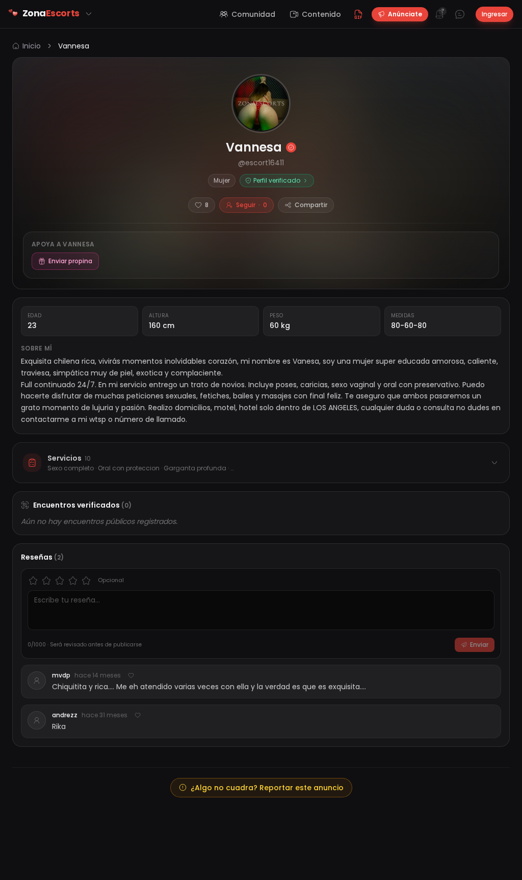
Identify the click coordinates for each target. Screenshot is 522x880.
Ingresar (494, 14)
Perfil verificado (276, 180)
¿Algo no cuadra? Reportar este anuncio (267, 788)
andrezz (64, 715)
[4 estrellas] (73, 580)
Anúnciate (405, 14)
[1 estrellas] (33, 580)
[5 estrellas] (86, 580)
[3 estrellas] (59, 580)
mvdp (61, 675)
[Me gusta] (131, 675)
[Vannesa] (261, 103)
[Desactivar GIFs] (358, 14)
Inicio (31, 46)
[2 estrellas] (46, 580)
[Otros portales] (89, 14)
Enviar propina (70, 261)
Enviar (479, 644)
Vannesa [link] (73, 46)
